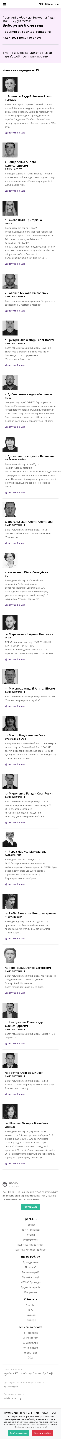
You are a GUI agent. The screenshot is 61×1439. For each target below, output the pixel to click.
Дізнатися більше (15, 132)
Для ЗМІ (30, 1305)
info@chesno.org (12, 1398)
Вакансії (31, 1315)
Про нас (30, 1224)
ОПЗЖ (8, 637)
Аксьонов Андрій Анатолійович (30, 96)
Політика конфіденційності (30, 1249)
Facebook (32, 1332)
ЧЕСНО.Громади (30, 1282)
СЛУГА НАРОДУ (13, 169)
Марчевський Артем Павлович (31, 634)
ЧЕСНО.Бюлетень (48, 3)
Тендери (30, 1320)
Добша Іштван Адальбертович (30, 394)
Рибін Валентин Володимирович (32, 913)
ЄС (6, 575)
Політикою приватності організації (31, 1427)
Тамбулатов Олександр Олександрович (24, 1024)
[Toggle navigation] (5, 4)
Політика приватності (30, 1244)
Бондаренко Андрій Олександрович (20, 163)
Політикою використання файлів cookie (30, 1424)
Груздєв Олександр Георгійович (31, 340)
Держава (10, 1126)
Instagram (31, 1337)
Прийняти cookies (18, 1433)
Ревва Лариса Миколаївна (27, 851)
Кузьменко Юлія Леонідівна (28, 572)
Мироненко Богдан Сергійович (31, 793)
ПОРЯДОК (10, 99)
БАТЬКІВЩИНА (13, 855)
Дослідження (30, 1262)
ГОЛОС (9, 223)
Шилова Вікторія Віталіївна (28, 1123)
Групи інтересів (30, 1287)
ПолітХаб (30, 1267)
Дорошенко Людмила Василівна (31, 456)
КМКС (8, 397)
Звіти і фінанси (31, 1229)
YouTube (32, 1352)
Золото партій (30, 1272)
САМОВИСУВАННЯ (15, 296)
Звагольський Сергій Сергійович (31, 521)
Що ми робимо (30, 1256)
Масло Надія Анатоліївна (27, 735)
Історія (30, 1234)
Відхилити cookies (42, 1433)
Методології (30, 1239)
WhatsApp (31, 1342)
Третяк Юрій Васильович (27, 1073)
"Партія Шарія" (13, 916)
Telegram (32, 1347)
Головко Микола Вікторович (28, 293)
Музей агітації (30, 1277)
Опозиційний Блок (15, 738)
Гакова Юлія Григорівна (25, 220)
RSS (30, 1310)
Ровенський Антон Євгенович (30, 968)
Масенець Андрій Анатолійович (32, 688)
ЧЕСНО (13, 1183)
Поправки (30, 1292)
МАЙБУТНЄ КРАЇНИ (15, 459)
